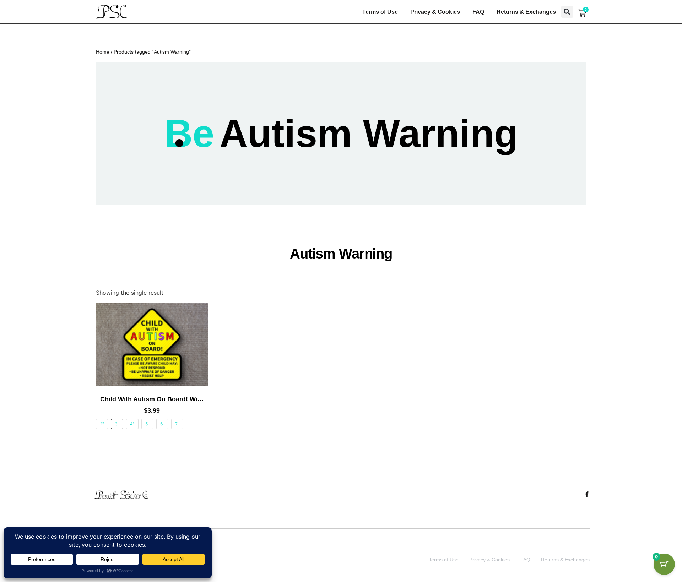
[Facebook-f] (587, 494)
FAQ (478, 12)
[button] (567, 12)
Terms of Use (380, 12)
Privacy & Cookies (435, 12)
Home (102, 52)
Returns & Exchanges (526, 12)
